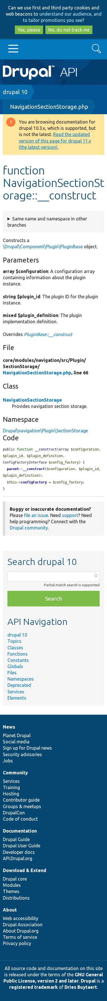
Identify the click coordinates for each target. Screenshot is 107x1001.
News (9, 726)
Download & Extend (24, 870)
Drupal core (15, 878)
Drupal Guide (16, 839)
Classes (15, 647)
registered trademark (33, 987)
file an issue (36, 515)
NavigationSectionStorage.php (49, 106)
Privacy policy (17, 943)
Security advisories (22, 754)
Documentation (20, 830)
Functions (17, 653)
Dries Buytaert (80, 987)
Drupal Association (23, 924)
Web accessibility (20, 918)
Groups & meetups (22, 806)
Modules (12, 885)
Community (15, 772)
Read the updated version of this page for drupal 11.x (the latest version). (55, 140)
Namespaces (20, 678)
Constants (18, 660)
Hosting (11, 793)
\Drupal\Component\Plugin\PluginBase (43, 246)
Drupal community (29, 527)
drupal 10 (15, 92)
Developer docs (19, 852)
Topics (14, 641)
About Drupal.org (21, 930)
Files (12, 672)
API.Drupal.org (17, 858)
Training (11, 787)
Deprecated (19, 685)
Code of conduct (20, 818)
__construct (34, 469)
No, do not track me (69, 29)
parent (13, 469)
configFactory (34, 482)
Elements (16, 697)
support (70, 515)
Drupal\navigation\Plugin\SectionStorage (45, 430)
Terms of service (20, 937)
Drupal (88, 980)
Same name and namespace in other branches (47, 222)
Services (15, 691)
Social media (16, 741)
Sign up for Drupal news (27, 747)
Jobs (8, 760)
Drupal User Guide (21, 845)
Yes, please (29, 29)
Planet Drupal (17, 735)
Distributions (16, 897)
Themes (11, 891)
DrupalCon (14, 812)
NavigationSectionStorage (32, 400)
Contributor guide (21, 799)
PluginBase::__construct (48, 334)
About (10, 909)
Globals (15, 666)
